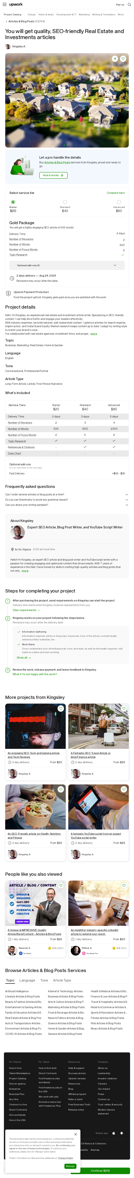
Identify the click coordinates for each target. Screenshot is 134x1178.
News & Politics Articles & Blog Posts (67, 1018)
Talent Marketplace (19, 1073)
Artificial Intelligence (16, 991)
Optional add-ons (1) (28, 265)
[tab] (10, 980)
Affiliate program (77, 1094)
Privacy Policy (65, 1158)
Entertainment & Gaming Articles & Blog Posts (24, 1007)
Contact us (104, 1099)
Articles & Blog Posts (57, 162)
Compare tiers (116, 192)
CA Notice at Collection (93, 1143)
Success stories (77, 1073)
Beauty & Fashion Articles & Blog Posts (24, 1001)
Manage (70, 1166)
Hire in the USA (17, 1120)
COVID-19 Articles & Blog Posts (23, 1033)
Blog (70, 1089)
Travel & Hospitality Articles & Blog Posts (110, 1001)
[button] (64, 145)
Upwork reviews (77, 1078)
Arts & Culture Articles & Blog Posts (67, 1001)
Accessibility (81, 1150)
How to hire (15, 1068)
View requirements (24, 610)
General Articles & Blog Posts (65, 1033)
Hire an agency (17, 1083)
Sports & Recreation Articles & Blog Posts (110, 1012)
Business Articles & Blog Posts (65, 996)
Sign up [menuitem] (120, 4)
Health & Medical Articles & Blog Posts (110, 991)
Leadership (104, 1073)
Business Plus (16, 1094)
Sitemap (95, 1150)
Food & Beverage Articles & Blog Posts (67, 1012)
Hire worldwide (17, 1115)
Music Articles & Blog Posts (107, 1028)
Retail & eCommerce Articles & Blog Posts (110, 1007)
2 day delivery (21, 762)
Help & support (76, 1068)
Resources (74, 1083)
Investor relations (107, 1078)
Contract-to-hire (18, 1104)
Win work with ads (48, 1096)
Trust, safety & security (110, 1104)
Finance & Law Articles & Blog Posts (110, 996)
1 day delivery (20, 939)
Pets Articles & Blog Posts (106, 1023)
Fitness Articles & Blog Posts (107, 1018)
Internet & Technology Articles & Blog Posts (67, 991)
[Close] (75, 1134)
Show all (22, 657)
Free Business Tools (79, 1104)
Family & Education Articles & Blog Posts (24, 1012)
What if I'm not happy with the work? (35, 674)
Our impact (104, 1089)
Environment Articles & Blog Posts (24, 1028)
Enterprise (14, 1089)
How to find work (48, 1068)
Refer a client (75, 1099)
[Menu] (5, 4)
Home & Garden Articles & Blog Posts (67, 1028)
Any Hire (13, 1099)
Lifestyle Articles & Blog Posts (22, 996)
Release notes (76, 1109)
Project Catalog (12, 14)
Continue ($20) (100, 1170)
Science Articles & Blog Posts (65, 1023)
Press (101, 1094)
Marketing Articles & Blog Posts (66, 1007)
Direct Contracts (18, 1109)
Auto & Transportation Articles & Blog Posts (24, 1023)
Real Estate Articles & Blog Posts (24, 1018)
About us (103, 1068)
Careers (102, 1083)
